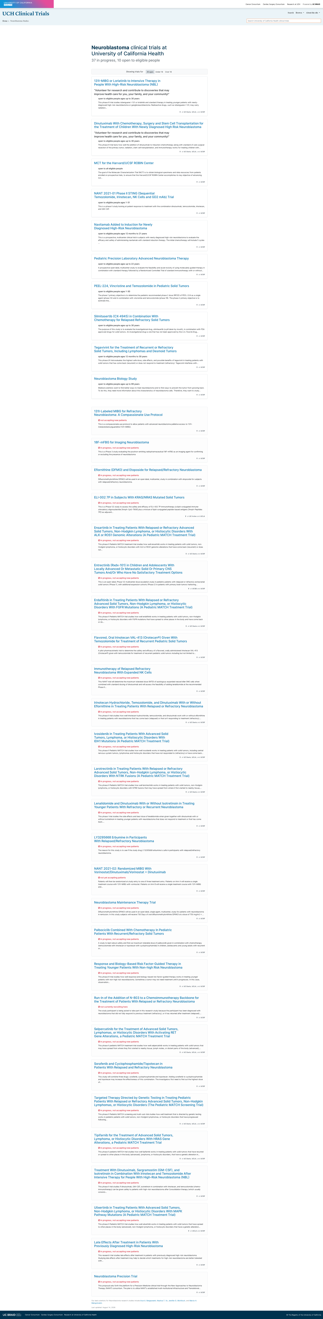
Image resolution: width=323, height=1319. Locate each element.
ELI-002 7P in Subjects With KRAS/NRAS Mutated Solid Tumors (139, 497)
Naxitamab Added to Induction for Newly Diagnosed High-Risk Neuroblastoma (123, 226)
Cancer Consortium (253, 4)
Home (5, 20)
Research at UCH (293, 4)
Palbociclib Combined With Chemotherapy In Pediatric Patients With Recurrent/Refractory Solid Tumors (133, 931)
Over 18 (168, 72)
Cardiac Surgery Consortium (274, 4)
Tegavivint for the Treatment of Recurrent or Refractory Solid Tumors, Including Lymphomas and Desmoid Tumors (135, 349)
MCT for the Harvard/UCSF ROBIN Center (124, 163)
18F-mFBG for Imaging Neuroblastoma (121, 442)
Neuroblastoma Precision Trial (115, 1276)
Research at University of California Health (80, 1315)
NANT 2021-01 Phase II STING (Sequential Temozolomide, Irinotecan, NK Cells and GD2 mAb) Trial (134, 195)
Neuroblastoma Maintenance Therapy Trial (125, 902)
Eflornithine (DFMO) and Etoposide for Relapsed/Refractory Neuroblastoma (148, 470)
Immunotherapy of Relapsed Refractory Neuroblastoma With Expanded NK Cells (123, 670)
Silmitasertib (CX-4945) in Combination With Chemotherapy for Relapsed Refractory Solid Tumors (132, 318)
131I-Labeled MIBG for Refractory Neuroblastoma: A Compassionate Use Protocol (128, 413)
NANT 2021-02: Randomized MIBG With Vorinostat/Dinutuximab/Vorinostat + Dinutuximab (130, 870)
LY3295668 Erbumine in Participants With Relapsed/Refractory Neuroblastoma (124, 839)
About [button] (312, 12)
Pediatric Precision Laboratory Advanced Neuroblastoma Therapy (141, 258)
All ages (150, 72)
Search (291, 12)
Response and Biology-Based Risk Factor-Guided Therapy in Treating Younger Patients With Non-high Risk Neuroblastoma (138, 965)
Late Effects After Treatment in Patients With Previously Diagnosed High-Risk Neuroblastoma (128, 1244)
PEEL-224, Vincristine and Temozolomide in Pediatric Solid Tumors (141, 286)
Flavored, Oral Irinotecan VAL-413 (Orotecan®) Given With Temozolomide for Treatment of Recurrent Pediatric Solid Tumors (140, 639)
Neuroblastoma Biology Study (115, 378)
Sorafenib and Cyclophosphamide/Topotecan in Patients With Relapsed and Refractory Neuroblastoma (133, 1065)
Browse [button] (299, 12)
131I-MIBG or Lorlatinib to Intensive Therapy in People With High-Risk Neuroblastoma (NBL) (127, 82)
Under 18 (159, 72)
